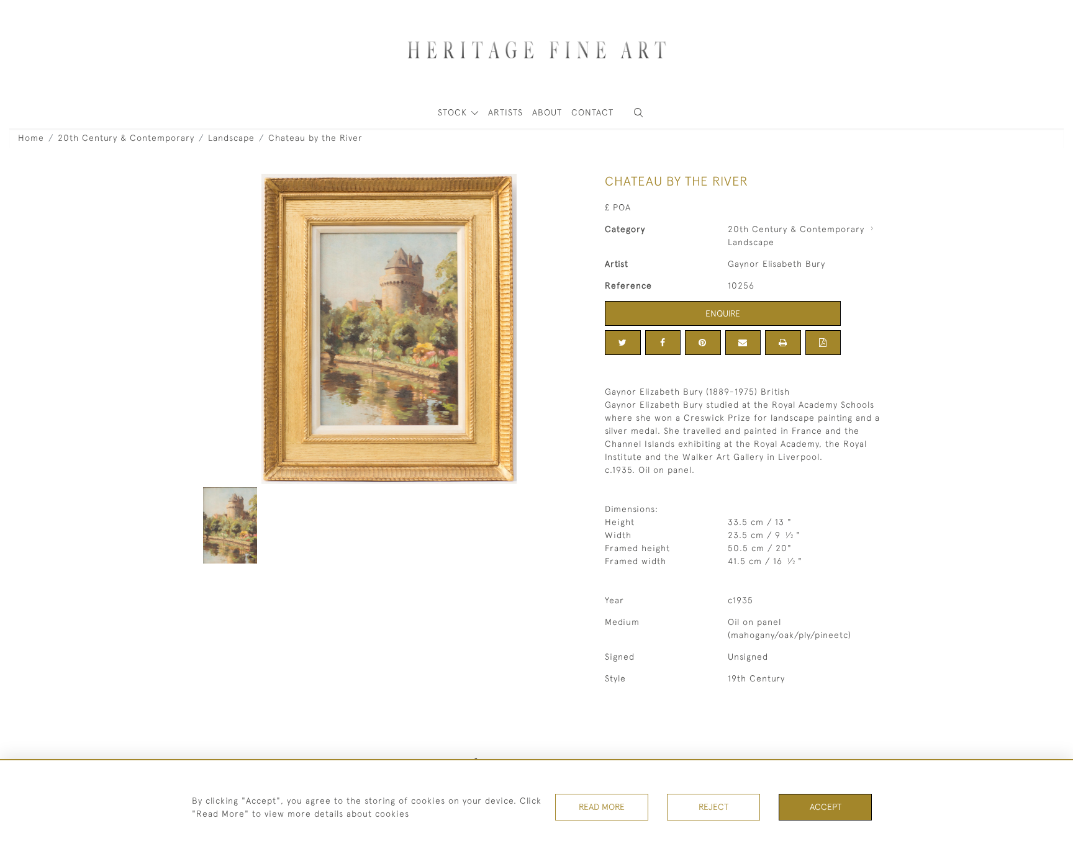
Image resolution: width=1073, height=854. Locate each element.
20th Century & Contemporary (126, 138)
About (547, 112)
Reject (713, 807)
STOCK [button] (454, 112)
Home (31, 138)
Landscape (231, 138)
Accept (825, 807)
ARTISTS (505, 112)
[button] (638, 112)
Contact (592, 112)
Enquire (722, 313)
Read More (602, 807)
